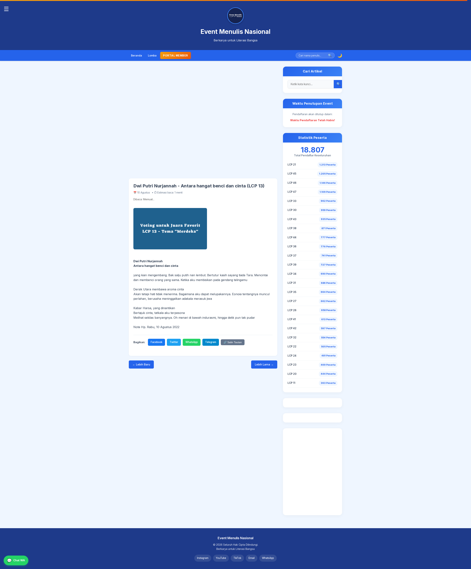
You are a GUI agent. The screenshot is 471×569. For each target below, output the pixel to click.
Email (252, 557)
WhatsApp (191, 342)
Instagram (202, 557)
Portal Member (175, 55)
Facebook (156, 342)
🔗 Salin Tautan (233, 342)
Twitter (174, 342)
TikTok (237, 557)
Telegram (210, 342)
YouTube (221, 557)
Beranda (136, 55)
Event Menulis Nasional (235, 31)
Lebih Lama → (264, 364)
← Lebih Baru (141, 364)
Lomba (152, 55)
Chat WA (16, 560)
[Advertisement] (203, 122)
